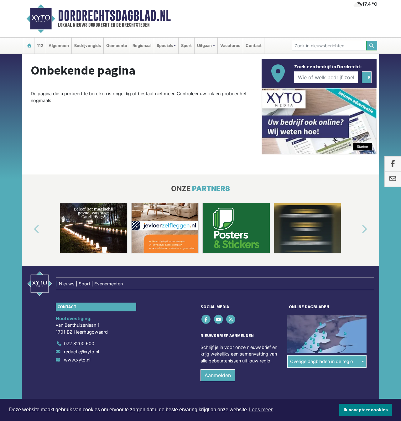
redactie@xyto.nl (81, 351)
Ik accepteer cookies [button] (366, 409)
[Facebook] (206, 319)
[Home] (29, 46)
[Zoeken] (372, 45)
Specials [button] (165, 45)
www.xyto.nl (77, 359)
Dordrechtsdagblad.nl (114, 15)
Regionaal (142, 45)
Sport (186, 45)
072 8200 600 (79, 343)
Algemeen (59, 45)
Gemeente (116, 45)
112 (40, 45)
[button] (29, 229)
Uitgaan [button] (204, 45)
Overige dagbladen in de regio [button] (321, 361)
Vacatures (230, 45)
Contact (254, 45)
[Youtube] (219, 319)
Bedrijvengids (87, 45)
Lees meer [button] (261, 409)
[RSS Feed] (231, 319)
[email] (393, 179)
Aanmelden (218, 375)
